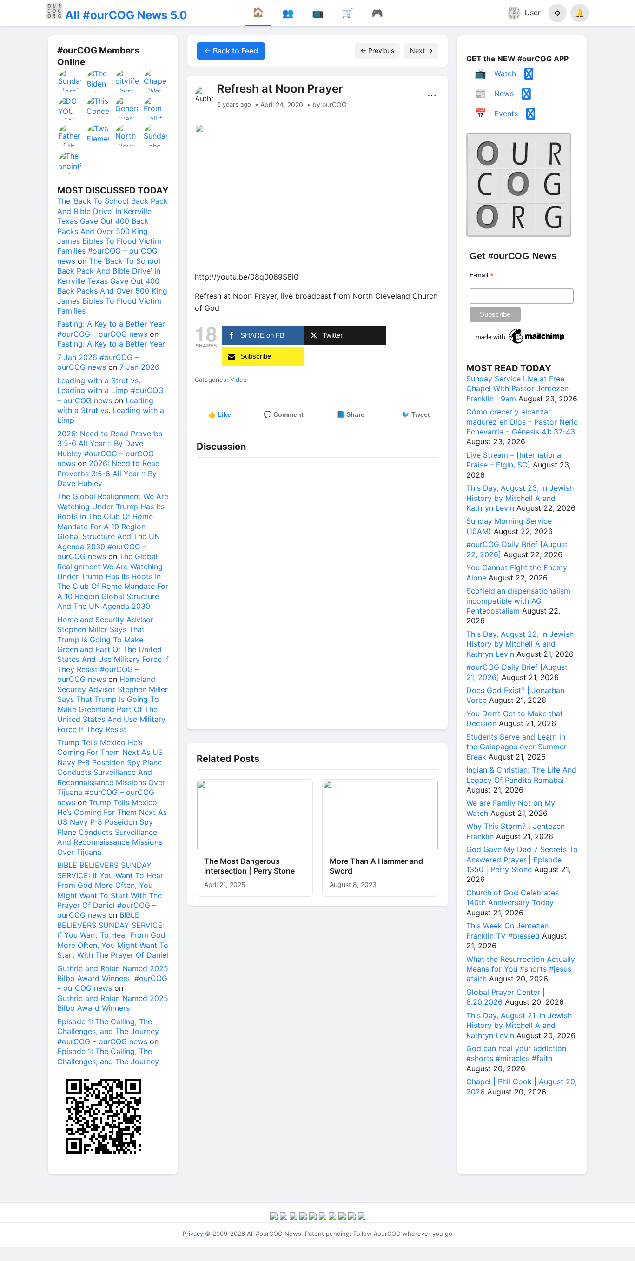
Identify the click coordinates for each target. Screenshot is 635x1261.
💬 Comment (284, 414)
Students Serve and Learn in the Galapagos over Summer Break (516, 746)
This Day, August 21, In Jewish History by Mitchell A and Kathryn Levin (519, 1025)
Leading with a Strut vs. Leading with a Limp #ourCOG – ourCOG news (110, 390)
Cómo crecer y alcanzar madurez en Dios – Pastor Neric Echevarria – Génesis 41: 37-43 (522, 421)
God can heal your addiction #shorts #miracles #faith (516, 1053)
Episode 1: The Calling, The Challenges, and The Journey (108, 1056)
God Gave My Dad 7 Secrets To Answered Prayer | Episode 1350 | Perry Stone (522, 859)
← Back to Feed (231, 50)
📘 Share (350, 414)
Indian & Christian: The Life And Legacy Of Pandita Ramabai (521, 774)
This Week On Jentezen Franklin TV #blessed (507, 930)
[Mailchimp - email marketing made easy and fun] (521, 343)
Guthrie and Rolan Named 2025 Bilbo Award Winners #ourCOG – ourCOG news (112, 978)
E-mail (482, 275)
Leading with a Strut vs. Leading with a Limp (110, 410)
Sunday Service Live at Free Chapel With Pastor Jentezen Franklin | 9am (517, 388)
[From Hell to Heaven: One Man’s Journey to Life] (156, 108)
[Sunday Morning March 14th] (70, 80)
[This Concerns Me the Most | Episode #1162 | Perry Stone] (98, 108)
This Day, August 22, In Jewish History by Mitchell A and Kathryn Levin (520, 644)
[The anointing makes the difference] (70, 162)
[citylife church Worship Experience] (127, 80)
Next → (421, 50)
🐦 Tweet (416, 414)
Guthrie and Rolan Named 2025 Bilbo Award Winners (112, 1003)
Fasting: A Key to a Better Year (111, 343)
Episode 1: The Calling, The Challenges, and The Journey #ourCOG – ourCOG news (108, 1031)
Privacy (193, 1233)
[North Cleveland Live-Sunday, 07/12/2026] (127, 135)
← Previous (377, 50)
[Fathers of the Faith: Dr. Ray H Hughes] (70, 135)
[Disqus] (317, 591)
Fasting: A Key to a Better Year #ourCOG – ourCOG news (111, 328)
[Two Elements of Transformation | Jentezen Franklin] (98, 135)
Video (238, 379)
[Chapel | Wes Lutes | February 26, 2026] (156, 80)
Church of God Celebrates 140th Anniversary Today (512, 897)
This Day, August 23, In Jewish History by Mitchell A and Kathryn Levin (520, 498)
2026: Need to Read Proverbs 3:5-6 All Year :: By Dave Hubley (108, 473)
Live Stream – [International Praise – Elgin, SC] (514, 459)
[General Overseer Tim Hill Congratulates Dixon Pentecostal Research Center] (127, 108)
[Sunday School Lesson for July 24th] (156, 135)
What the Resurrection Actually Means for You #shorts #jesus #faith (520, 969)
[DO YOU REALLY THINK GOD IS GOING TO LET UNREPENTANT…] (70, 108)
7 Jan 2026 (139, 367)
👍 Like (219, 414)
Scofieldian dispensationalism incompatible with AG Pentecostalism (518, 600)
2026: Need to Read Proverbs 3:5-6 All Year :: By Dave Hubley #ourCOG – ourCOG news (109, 448)
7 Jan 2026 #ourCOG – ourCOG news (98, 362)
